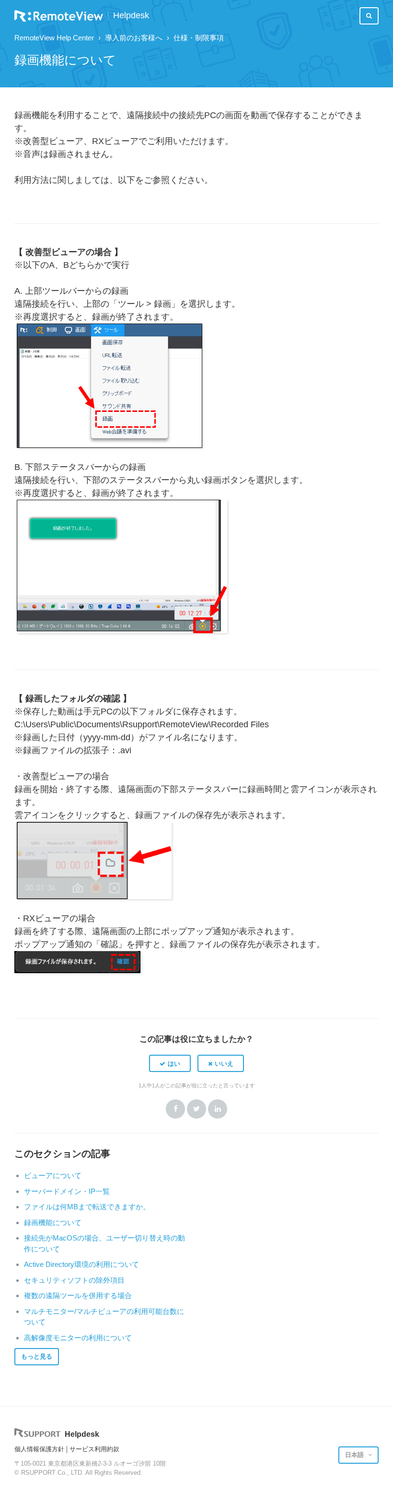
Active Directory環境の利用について (81, 1264)
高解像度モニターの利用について (78, 1338)
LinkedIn (217, 1109)
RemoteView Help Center (54, 38)
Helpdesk (131, 15)
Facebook (175, 1109)
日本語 (355, 1454)
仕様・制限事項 (198, 38)
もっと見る (36, 1356)
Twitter (196, 1109)
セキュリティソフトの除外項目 (74, 1280)
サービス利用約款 (94, 1449)
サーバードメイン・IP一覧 (67, 1191)
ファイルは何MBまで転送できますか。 (87, 1207)
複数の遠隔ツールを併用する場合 (78, 1295)
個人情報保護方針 (39, 1449)
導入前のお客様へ (133, 38)
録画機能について (52, 1222)
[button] (170, 1063)
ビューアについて (52, 1175)
